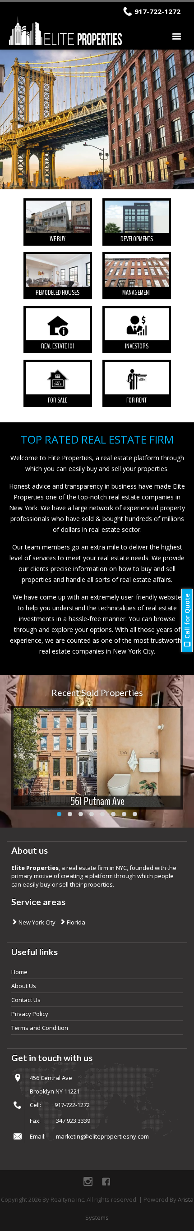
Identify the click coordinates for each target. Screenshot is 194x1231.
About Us (23, 986)
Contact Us (26, 1000)
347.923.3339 (73, 1121)
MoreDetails (97, 758)
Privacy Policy (29, 1014)
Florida (75, 922)
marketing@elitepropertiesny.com (102, 1136)
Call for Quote (187, 616)
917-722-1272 (157, 11)
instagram (88, 1181)
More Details (58, 222)
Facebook (106, 1181)
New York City (36, 922)
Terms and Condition (39, 1028)
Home (19, 972)
